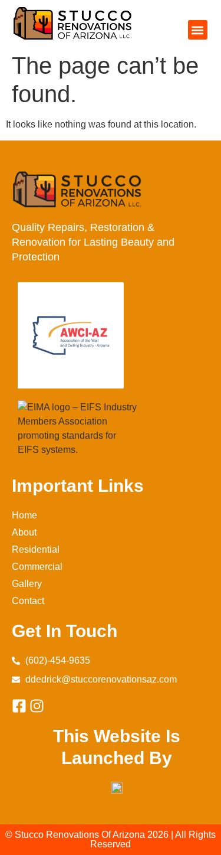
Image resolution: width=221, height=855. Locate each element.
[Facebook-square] (19, 706)
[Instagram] (36, 706)
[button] (197, 30)
